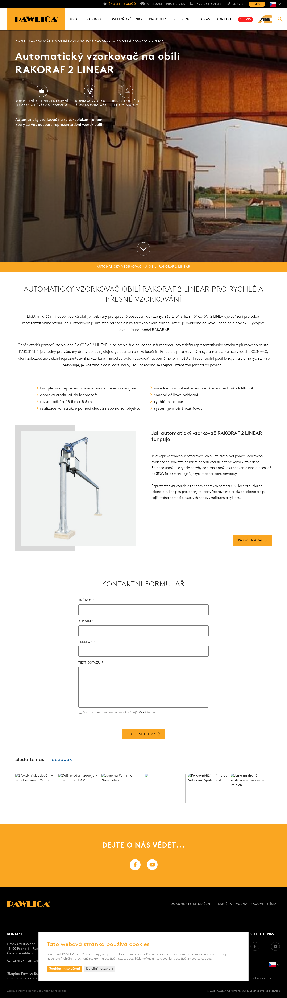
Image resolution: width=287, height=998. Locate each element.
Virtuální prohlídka (166, 4)
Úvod (75, 19)
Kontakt (224, 19)
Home (20, 40)
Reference (183, 19)
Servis (238, 4)
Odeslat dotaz (141, 734)
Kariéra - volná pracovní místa (247, 904)
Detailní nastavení (99, 968)
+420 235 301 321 (209, 4)
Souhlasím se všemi (64, 968)
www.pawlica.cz (19, 978)
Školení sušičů (122, 4)
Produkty (158, 19)
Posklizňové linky (126, 19)
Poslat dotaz (250, 540)
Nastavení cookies (55, 991)
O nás (205, 19)
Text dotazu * (91, 662)
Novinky (94, 19)
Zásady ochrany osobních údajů (25, 991)
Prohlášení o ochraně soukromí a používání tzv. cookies (97, 958)
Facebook (60, 759)
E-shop (256, 4)
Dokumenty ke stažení (191, 904)
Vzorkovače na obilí (48, 40)
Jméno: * (86, 600)
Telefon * (87, 642)
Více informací (148, 712)
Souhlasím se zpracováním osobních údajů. (120, 712)
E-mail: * (86, 621)
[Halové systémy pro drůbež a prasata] (267, 19)
